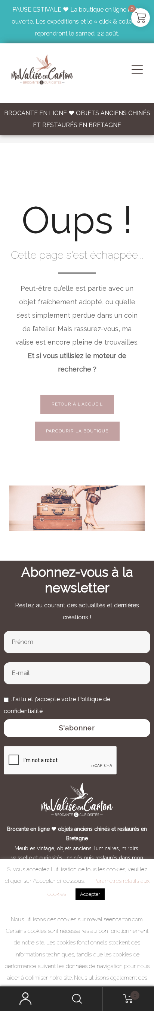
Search (76, 999)
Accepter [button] (90, 894)
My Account (25, 999)
